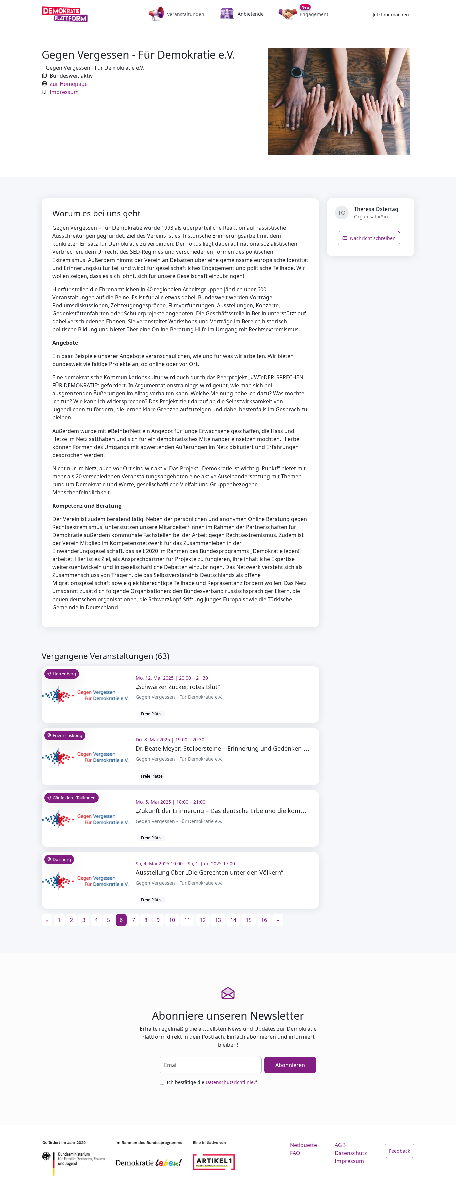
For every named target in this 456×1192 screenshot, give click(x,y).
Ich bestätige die (212, 1082)
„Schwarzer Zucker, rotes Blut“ (178, 687)
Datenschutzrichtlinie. (230, 1082)
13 (218, 920)
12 (203, 920)
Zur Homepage (69, 84)
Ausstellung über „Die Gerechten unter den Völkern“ (209, 872)
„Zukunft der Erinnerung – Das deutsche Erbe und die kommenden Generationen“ (251, 811)
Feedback (399, 1151)
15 (249, 920)
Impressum (64, 92)
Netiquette (303, 1145)
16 (264, 920)
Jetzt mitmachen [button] (391, 14)
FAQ (295, 1153)
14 (233, 920)
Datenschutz (351, 1153)
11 (187, 920)
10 (172, 920)
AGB (340, 1145)
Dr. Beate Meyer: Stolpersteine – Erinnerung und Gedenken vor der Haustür (242, 748)
